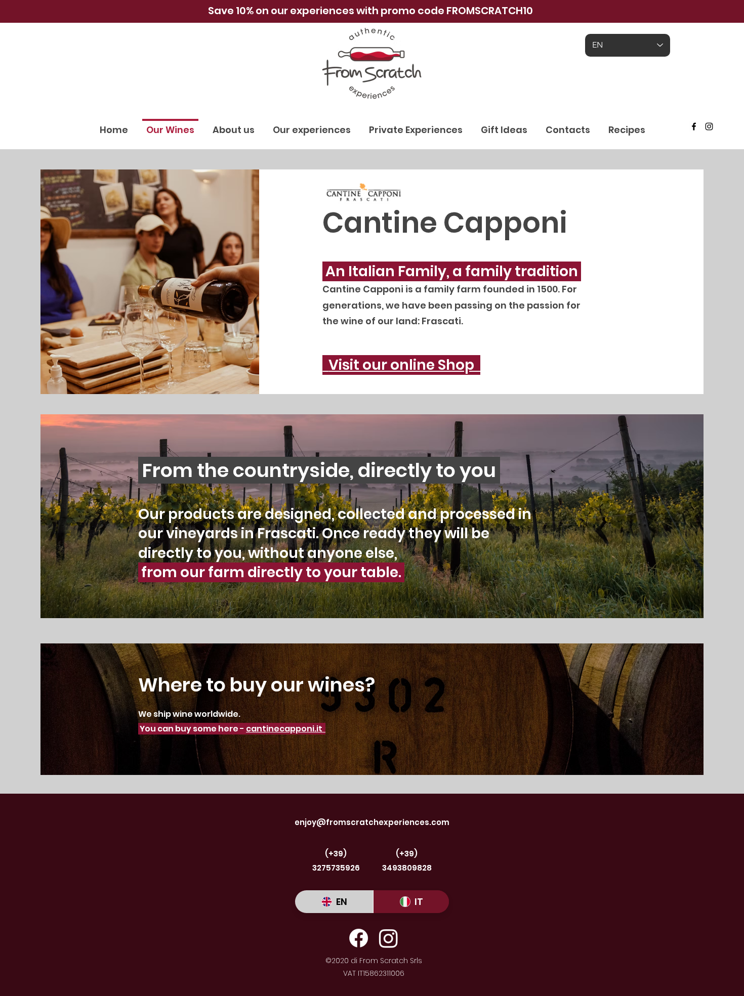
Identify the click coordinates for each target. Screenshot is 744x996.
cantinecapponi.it (285, 728)
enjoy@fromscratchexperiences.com (372, 822)
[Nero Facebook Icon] (694, 126)
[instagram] (709, 126)
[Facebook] (358, 938)
